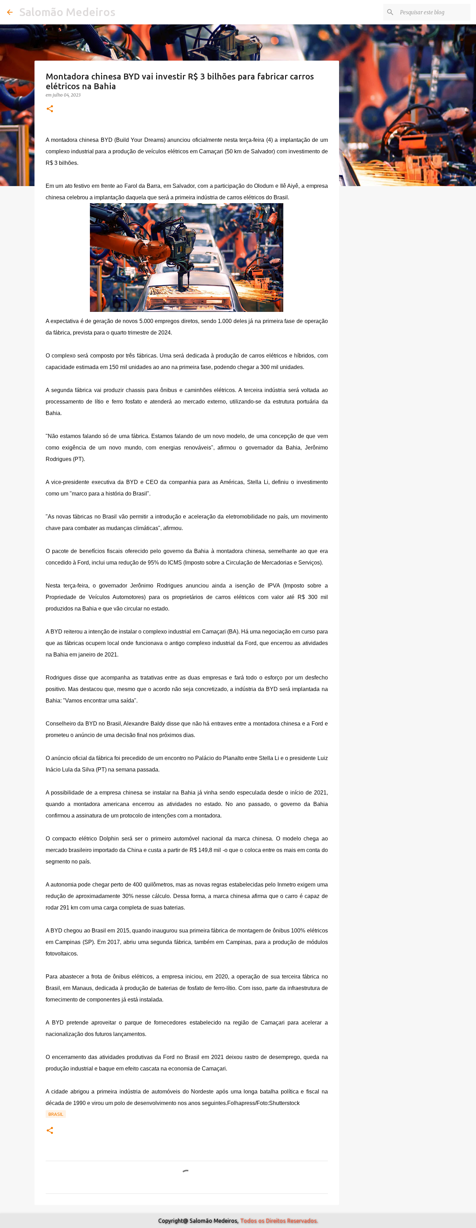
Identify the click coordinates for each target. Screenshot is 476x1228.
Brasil (55, 1114)
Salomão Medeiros (67, 12)
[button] (50, 109)
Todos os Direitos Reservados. (279, 1221)
